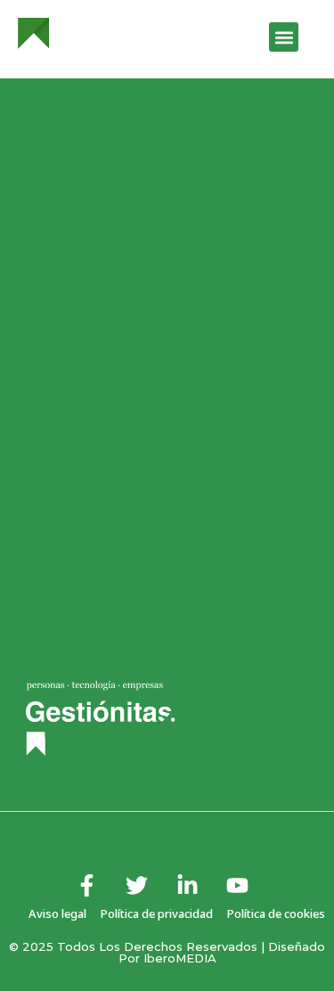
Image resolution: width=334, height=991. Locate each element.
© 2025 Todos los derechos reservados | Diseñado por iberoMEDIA (167, 952)
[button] (283, 37)
